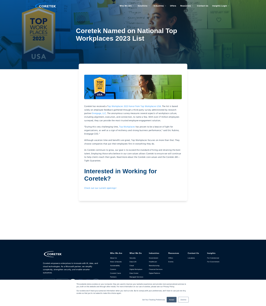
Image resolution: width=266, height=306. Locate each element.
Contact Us (202, 6)
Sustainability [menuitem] (115, 265)
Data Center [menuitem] (134, 273)
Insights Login (219, 6)
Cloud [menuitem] (132, 265)
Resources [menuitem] (173, 253)
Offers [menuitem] (170, 258)
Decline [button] (183, 299)
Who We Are (126, 6)
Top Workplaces (127, 126)
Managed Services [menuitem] (136, 277)
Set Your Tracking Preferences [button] (153, 299)
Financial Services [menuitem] (156, 269)
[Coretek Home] (52, 256)
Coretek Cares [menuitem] (115, 273)
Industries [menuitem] (154, 253)
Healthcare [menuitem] (153, 262)
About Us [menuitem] (113, 258)
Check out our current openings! (100, 188)
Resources (185, 6)
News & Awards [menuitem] (116, 262)
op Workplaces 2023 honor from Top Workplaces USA (134, 106)
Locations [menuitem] (191, 258)
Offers (173, 6)
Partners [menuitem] (113, 277)
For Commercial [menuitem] (213, 258)
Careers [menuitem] (113, 269)
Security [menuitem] (133, 258)
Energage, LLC (99, 113)
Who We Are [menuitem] (116, 253)
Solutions (143, 6)
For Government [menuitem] (213, 262)
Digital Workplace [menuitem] (136, 269)
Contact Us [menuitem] (193, 253)
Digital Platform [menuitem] (154, 273)
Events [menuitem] (170, 262)
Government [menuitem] (153, 258)
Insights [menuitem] (211, 253)
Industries (159, 6)
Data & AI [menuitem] (133, 262)
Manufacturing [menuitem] (154, 265)
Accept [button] (171, 299)
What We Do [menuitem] (136, 253)
